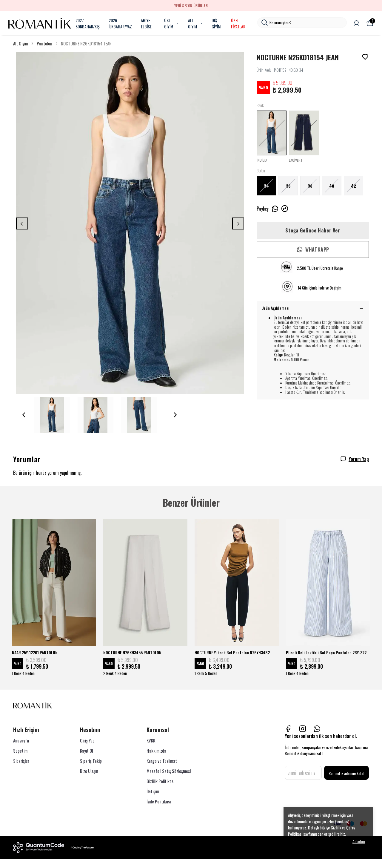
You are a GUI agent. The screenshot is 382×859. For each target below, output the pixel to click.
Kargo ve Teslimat (162, 760)
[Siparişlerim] (356, 23)
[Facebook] (288, 728)
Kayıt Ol (86, 750)
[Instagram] (302, 728)
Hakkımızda (156, 750)
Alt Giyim (20, 43)
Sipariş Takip (91, 760)
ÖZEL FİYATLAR (238, 23)
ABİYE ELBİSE (146, 23)
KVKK (151, 740)
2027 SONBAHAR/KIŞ (88, 23)
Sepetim (20, 750)
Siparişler (21, 760)
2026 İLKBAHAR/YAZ (120, 23)
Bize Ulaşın (89, 771)
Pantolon (44, 43)
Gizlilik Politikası (160, 781)
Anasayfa (21, 740)
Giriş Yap (87, 740)
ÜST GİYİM (168, 23)
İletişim (153, 791)
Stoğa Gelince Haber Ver (312, 230)
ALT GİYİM (192, 23)
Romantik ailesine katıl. (346, 773)
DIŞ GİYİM (216, 23)
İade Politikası (159, 801)
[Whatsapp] (317, 728)
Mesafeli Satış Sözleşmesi (169, 771)
